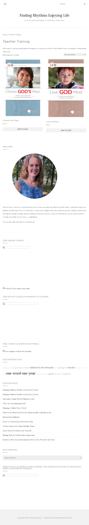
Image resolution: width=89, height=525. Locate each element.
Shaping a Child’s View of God (14, 408)
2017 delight (10, 368)
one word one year (20, 373)
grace (51, 373)
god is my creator (22, 368)
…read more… (33, 217)
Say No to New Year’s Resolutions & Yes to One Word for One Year (29, 440)
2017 (55, 368)
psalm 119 (66, 374)
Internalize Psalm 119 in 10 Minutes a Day (18, 399)
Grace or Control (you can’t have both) (18, 422)
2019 (76, 368)
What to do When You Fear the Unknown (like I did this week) (27, 413)
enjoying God (62, 368)
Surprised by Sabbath (11, 417)
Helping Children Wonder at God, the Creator (21, 390)
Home (5, 35)
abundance (59, 374)
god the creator (43, 374)
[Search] (84, 4)
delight (5, 368)
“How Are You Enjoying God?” (14, 403)
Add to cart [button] (22, 129)
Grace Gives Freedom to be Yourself (17, 431)
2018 (37, 374)
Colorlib (53, 518)
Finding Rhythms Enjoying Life (44, 15)
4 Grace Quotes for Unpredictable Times (19, 426)
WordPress (68, 518)
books (71, 367)
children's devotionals (41, 367)
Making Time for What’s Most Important (19, 435)
